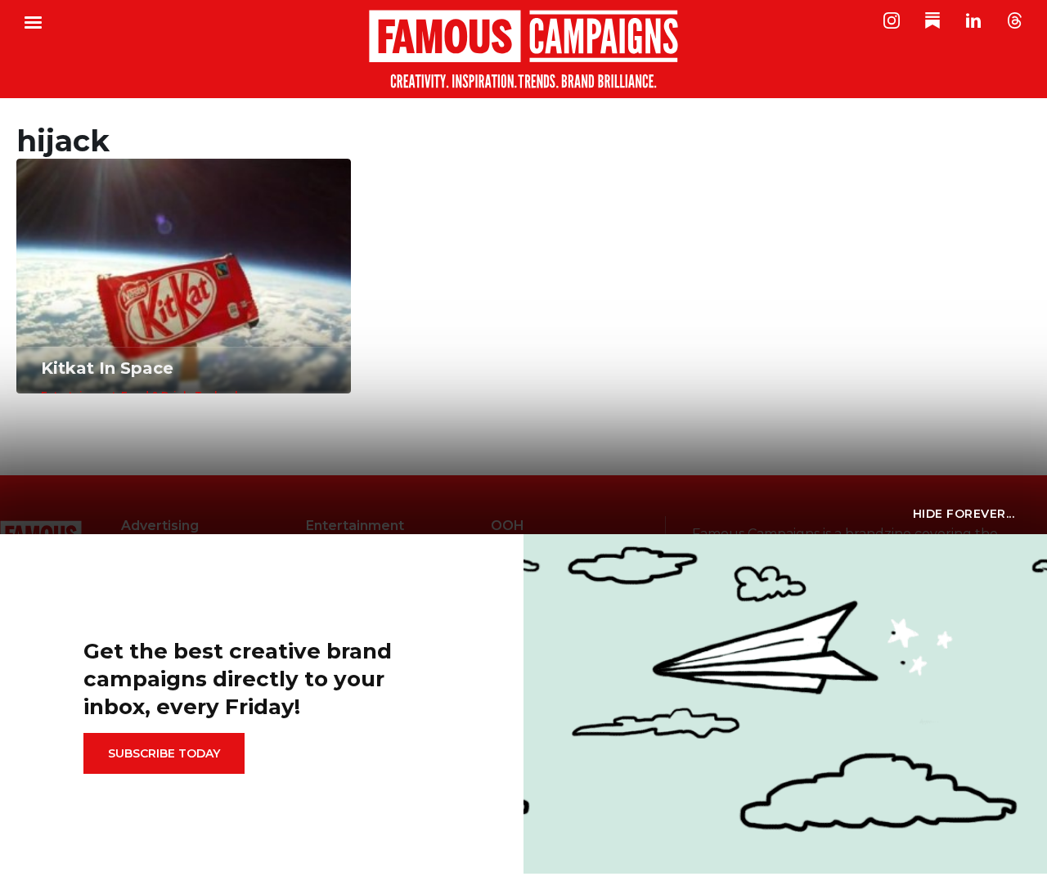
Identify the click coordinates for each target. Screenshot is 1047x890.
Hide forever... (964, 513)
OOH (507, 525)
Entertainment (355, 525)
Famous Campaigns (523, 49)
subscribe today (164, 753)
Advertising (160, 525)
